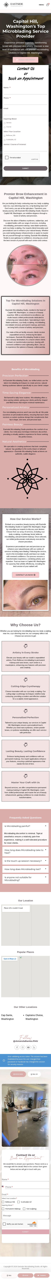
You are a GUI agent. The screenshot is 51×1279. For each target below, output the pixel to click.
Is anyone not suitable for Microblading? (18, 878)
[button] (25, 826)
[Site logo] (13, 4)
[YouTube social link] (28, 1047)
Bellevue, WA (10, 135)
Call (10, 1275)
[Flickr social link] (34, 1047)
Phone (7, 98)
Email (6, 108)
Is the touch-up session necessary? (23, 861)
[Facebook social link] (17, 1047)
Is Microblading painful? (17, 826)
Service (8, 123)
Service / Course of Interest (15, 144)
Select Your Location (12, 131)
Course (8, 127)
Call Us (35, 1074)
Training (43, 1275)
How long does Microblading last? (23, 869)
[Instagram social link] (22, 1047)
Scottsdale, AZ (11, 140)
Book (26, 1275)
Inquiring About (10, 119)
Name (7, 87)
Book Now (19, 1074)
